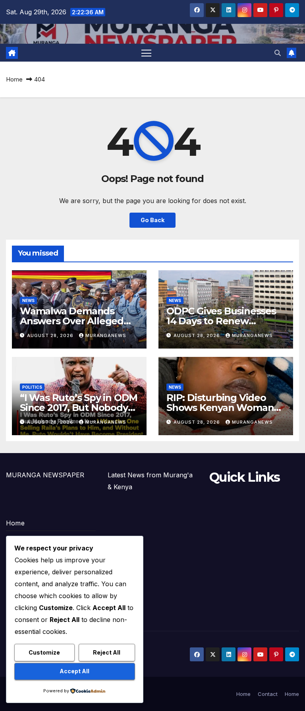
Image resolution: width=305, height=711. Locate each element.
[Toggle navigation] (146, 52)
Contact (268, 694)
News (28, 300)
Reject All (106, 652)
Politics (32, 387)
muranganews (105, 335)
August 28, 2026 (51, 335)
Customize (44, 652)
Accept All (74, 671)
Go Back (152, 220)
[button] (277, 53)
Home (14, 79)
